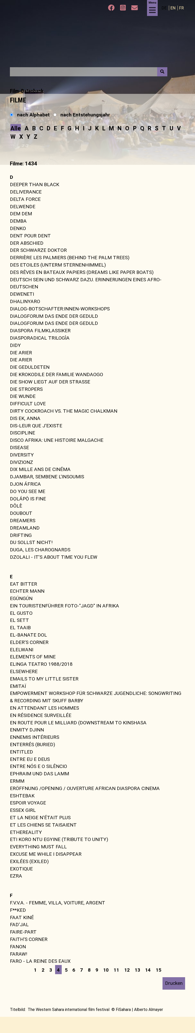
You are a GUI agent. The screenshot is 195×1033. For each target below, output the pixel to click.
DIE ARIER (21, 352)
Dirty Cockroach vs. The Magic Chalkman (63, 411)
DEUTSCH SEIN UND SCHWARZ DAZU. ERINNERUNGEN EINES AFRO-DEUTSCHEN (85, 283)
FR (181, 8)
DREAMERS (22, 520)
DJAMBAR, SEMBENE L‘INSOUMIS (47, 477)
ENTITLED (21, 752)
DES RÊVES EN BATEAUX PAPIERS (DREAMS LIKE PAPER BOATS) (82, 272)
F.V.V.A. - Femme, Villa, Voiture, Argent (57, 903)
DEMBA (18, 221)
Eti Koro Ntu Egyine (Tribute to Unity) (59, 839)
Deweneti (22, 294)
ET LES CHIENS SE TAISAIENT (43, 825)
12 (127, 970)
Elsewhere (24, 671)
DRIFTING (21, 535)
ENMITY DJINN (27, 730)
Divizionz (21, 462)
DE (164, 8)
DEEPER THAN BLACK (34, 184)
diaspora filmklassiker (40, 331)
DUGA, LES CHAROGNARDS (40, 550)
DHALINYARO (25, 301)
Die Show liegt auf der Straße (50, 382)
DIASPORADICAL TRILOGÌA (40, 338)
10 (106, 970)
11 (116, 970)
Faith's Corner (28, 939)
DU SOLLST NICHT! (31, 542)
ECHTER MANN (27, 591)
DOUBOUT (21, 513)
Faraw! (18, 954)
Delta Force (25, 199)
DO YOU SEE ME (27, 491)
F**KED (18, 910)
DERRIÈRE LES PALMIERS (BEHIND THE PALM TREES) (69, 257)
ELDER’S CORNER (29, 642)
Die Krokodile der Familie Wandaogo (56, 374)
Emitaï (18, 686)
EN (173, 8)
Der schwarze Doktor (38, 250)
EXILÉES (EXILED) (29, 861)
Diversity (22, 455)
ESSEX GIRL (23, 810)
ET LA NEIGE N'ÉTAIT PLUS (40, 817)
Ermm (17, 781)
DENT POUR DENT (30, 236)
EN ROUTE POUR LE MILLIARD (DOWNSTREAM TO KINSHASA (78, 722)
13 (137, 970)
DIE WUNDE (23, 396)
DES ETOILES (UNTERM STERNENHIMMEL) (58, 265)
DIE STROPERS (26, 389)
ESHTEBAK (22, 795)
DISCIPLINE (22, 433)
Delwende (22, 206)
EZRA (16, 876)
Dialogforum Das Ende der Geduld (54, 316)
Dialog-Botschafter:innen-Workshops (60, 309)
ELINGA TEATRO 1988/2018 (41, 664)
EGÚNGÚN (21, 598)
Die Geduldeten (30, 367)
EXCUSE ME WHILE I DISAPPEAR (46, 854)
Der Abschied (26, 243)
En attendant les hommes (44, 708)
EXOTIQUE (21, 868)
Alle (15, 128)
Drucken (174, 983)
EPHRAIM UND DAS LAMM (39, 774)
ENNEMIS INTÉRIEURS (34, 737)
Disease (19, 447)
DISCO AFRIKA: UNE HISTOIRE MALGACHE (56, 440)
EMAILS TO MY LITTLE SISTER (44, 679)
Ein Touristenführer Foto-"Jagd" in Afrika (64, 606)
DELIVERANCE (26, 192)
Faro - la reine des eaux (40, 961)
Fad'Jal (19, 924)
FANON (18, 947)
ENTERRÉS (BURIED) (32, 744)
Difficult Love (28, 404)
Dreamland (25, 528)
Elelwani (21, 649)
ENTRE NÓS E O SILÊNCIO (38, 766)
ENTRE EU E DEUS (30, 759)
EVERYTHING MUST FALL (38, 847)
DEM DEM (21, 214)
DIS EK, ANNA (25, 418)
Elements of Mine (33, 657)
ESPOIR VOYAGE (28, 803)
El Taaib (20, 628)
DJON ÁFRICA (25, 484)
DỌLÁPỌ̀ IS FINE (28, 498)
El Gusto (21, 613)
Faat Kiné (22, 917)
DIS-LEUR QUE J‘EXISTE (36, 425)
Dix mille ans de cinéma (40, 469)
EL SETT (19, 620)
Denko (18, 228)
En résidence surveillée (40, 715)
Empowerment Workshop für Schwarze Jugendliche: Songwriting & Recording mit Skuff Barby (95, 697)
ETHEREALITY (26, 832)
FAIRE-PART (23, 932)
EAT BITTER (23, 584)
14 (148, 970)
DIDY (15, 345)
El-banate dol (28, 635)
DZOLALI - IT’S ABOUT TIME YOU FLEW (53, 557)
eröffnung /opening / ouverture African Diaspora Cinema (85, 788)
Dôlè (16, 506)
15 (158, 970)
